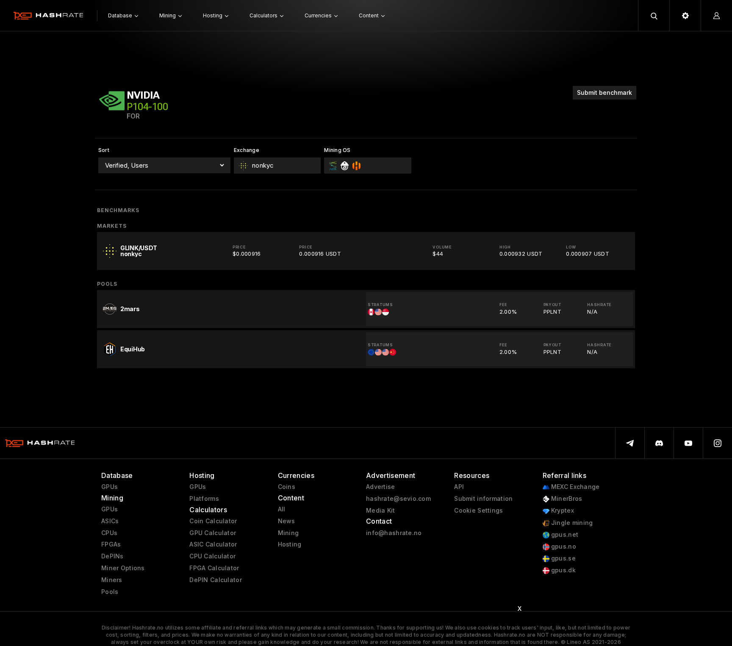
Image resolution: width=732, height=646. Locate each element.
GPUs (109, 486)
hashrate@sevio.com (398, 498)
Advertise (380, 486)
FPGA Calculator (214, 568)
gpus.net (564, 534)
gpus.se (562, 558)
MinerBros (565, 498)
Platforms (204, 498)
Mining (288, 533)
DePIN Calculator (215, 580)
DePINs (112, 556)
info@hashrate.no (393, 533)
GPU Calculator (212, 533)
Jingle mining (571, 522)
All (282, 509)
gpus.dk (562, 570)
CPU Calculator (212, 556)
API (459, 486)
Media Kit (380, 510)
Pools (109, 591)
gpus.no (562, 546)
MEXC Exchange (574, 486)
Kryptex (561, 510)
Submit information (483, 498)
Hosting (290, 544)
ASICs (110, 521)
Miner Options (123, 568)
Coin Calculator (213, 521)
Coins (286, 486)
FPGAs (111, 544)
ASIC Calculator (213, 544)
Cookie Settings (478, 510)
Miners (111, 580)
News (286, 521)
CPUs (109, 533)
